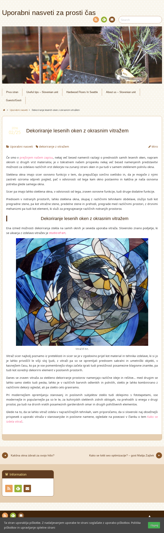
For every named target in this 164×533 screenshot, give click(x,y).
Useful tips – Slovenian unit (42, 92)
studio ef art (57, 233)
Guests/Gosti (13, 100)
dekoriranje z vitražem (54, 146)
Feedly (104, 20)
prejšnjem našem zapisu (36, 157)
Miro (155, 146)
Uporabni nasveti (21, 146)
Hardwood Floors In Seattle (82, 92)
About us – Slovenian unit (121, 92)
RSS (96, 20)
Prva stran (12, 92)
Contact (112, 20)
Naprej (154, 525)
